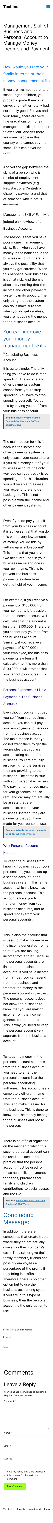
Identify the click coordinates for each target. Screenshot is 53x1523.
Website (8, 1458)
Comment (10, 1401)
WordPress (44, 1509)
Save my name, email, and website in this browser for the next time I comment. (26, 1475)
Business (28, 1330)
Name (8, 1432)
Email (7, 1445)
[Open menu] (48, 6)
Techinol (11, 6)
